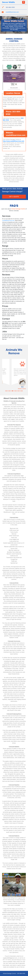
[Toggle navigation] (23, 2)
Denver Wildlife (8, 2)
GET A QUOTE (14, 196)
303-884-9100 (10, 7)
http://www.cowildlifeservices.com (13, 141)
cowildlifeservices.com (12, 12)
